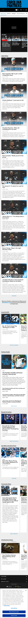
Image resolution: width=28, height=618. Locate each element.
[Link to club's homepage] (2, 9)
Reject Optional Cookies (14, 611)
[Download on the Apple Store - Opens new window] (9, 587)
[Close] (25, 591)
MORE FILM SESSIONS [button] (14, 441)
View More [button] (14, 295)
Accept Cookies (14, 615)
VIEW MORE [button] (14, 478)
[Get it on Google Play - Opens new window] (18, 587)
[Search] (23, 10)
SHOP (21, 9)
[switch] (17, 10)
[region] (14, 604)
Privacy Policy (17, 605)
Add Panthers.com (6, 302)
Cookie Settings (14, 608)
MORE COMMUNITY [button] (14, 533)
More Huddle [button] (14, 406)
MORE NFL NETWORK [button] (14, 345)
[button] (14, 27)
